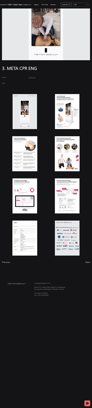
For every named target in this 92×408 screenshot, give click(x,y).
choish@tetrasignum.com (42, 283)
